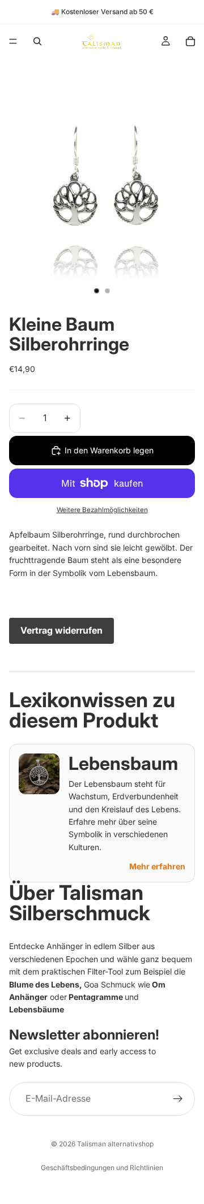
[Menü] (13, 41)
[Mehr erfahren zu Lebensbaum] (39, 773)
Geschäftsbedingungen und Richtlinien (102, 1167)
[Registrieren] (178, 1098)
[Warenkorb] (190, 41)
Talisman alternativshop (115, 1144)
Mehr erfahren (157, 866)
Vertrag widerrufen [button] (61, 630)
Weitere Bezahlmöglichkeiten (102, 510)
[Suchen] (37, 41)
